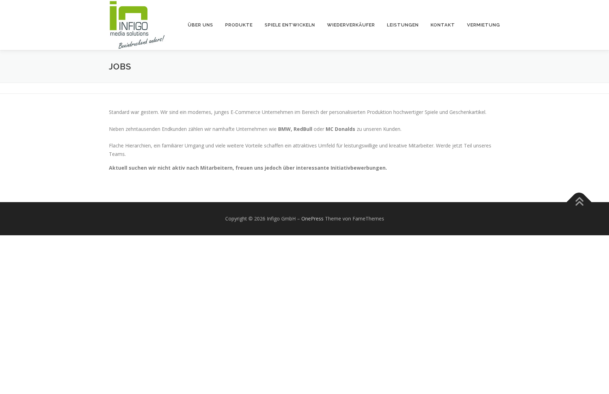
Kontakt (443, 25)
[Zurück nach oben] (579, 201)
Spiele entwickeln (290, 25)
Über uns (200, 25)
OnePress (312, 218)
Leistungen (403, 25)
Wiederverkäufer (351, 25)
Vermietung (483, 25)
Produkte (239, 25)
